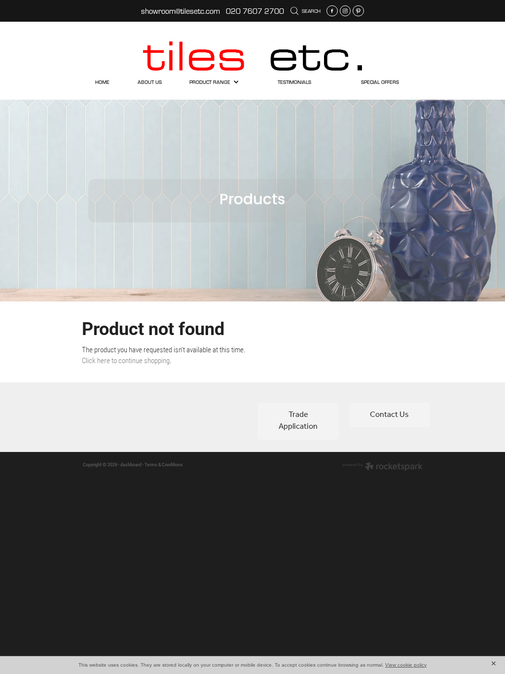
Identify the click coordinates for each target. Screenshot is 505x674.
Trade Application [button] (298, 420)
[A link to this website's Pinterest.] (358, 11)
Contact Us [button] (389, 414)
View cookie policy (406, 665)
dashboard (131, 464)
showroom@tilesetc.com (180, 11)
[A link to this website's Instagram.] (345, 11)
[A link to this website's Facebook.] (332, 11)
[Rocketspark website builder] (382, 467)
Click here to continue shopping (126, 360)
